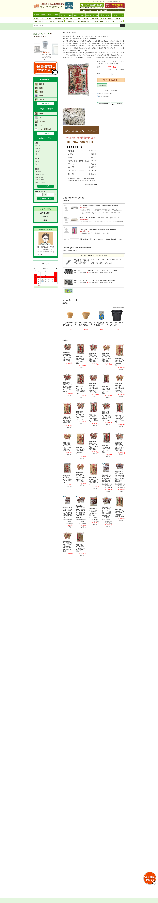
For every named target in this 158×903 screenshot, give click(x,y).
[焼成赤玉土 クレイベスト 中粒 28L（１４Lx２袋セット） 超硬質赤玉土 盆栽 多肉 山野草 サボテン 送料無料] (107, 501)
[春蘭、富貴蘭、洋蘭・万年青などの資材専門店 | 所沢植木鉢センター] (53, 9)
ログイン (121, 1)
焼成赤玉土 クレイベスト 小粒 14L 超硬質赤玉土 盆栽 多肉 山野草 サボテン (106, 478)
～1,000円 (38, 171)
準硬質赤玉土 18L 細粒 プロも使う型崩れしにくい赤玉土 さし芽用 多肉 (119, 513)
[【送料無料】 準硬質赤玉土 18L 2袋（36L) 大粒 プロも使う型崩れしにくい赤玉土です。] (68, 347)
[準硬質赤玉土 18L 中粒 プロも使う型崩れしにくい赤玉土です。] (107, 379)
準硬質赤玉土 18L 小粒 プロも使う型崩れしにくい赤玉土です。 (67, 420)
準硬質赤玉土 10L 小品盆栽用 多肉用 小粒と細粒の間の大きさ (80, 548)
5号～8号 (37, 151)
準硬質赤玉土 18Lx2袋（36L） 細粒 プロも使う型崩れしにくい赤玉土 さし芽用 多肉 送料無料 (67, 546)
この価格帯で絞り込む (45, 198)
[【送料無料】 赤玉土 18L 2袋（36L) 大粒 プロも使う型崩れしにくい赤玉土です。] (68, 377)
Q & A (109, 1)
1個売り (37, 161)
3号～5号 (37, 148)
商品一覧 (105, 1)
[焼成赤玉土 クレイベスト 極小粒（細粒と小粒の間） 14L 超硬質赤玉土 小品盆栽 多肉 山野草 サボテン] (68, 501)
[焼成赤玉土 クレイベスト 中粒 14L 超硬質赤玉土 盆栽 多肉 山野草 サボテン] (94, 501)
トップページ (87, 1)
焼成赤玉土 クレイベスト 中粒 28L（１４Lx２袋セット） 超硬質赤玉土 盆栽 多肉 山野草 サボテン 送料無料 (106, 512)
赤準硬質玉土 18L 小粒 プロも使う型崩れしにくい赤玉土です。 (119, 362)
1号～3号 (37, 145)
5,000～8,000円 (39, 180)
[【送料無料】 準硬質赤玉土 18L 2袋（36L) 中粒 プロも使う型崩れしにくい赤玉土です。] (94, 347)
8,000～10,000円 (40, 182)
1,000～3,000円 (39, 174)
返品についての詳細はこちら (105, 93)
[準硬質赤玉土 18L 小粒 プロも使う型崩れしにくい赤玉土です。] (68, 408)
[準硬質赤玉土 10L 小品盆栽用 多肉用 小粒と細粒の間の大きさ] (81, 537)
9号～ (36, 154)
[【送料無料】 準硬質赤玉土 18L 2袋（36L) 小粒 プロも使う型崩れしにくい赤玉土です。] (107, 347)
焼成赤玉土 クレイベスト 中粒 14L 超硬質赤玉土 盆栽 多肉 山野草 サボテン (93, 512)
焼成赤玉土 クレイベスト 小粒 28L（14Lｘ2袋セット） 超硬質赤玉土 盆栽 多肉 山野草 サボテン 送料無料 (119, 476)
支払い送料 (94, 1)
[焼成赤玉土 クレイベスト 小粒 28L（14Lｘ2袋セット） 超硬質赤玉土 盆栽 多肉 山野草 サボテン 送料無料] (120, 466)
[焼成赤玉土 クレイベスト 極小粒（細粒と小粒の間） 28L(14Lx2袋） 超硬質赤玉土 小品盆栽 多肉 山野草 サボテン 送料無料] (81, 500)
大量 (36, 164)
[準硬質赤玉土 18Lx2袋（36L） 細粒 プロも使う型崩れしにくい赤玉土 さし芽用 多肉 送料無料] (68, 535)
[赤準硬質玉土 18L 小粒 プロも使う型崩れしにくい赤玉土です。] (120, 350)
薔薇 (68, 32)
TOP (64, 32)
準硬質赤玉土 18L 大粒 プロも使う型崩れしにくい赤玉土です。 (80, 360)
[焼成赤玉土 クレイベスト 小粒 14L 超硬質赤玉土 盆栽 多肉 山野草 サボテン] (107, 467)
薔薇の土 (74, 32)
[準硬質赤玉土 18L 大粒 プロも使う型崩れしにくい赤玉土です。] (81, 349)
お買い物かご (115, 1)
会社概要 (100, 1)
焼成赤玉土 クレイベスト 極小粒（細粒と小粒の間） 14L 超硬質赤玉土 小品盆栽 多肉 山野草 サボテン (67, 512)
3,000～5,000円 (39, 177)
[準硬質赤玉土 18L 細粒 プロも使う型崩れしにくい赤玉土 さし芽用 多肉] (120, 502)
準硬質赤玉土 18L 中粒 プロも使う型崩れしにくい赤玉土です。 (106, 390)
